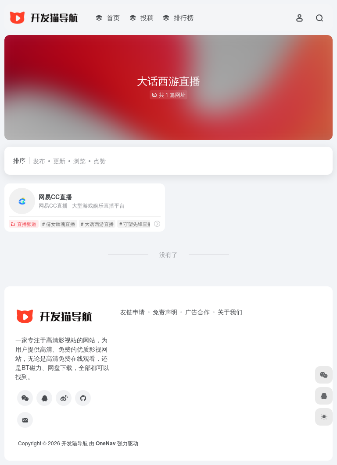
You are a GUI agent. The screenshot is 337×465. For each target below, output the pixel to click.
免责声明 (165, 311)
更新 (59, 160)
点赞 (99, 160)
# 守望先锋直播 (135, 223)
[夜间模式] (324, 417)
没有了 (168, 254)
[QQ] (44, 398)
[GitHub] (83, 398)
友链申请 (132, 311)
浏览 (79, 160)
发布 (39, 160)
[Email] (25, 420)
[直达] (157, 223)
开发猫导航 (74, 443)
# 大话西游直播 (97, 223)
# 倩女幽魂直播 (58, 223)
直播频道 (26, 223)
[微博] (64, 398)
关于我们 (230, 311)
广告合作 (197, 311)
